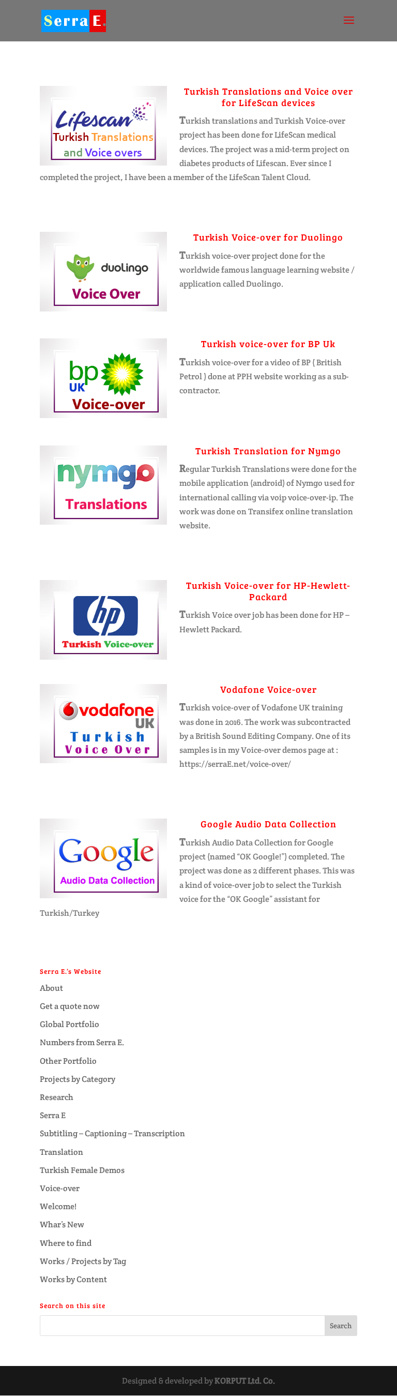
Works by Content (73, 1279)
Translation (61, 1152)
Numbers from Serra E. (82, 1042)
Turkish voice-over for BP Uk (268, 343)
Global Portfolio (69, 1024)
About (51, 988)
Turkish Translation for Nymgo (268, 450)
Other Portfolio (68, 1061)
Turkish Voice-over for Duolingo (268, 237)
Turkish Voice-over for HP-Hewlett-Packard (268, 591)
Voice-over (60, 1188)
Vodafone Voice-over (268, 689)
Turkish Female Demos (82, 1170)
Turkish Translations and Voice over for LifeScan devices (268, 97)
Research (56, 1097)
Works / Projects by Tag (83, 1261)
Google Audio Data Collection (269, 824)
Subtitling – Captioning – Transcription (112, 1133)
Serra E (53, 1115)
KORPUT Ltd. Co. (245, 1380)
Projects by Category (77, 1079)
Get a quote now (70, 1006)
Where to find (65, 1243)
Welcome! (58, 1206)
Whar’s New (62, 1224)
